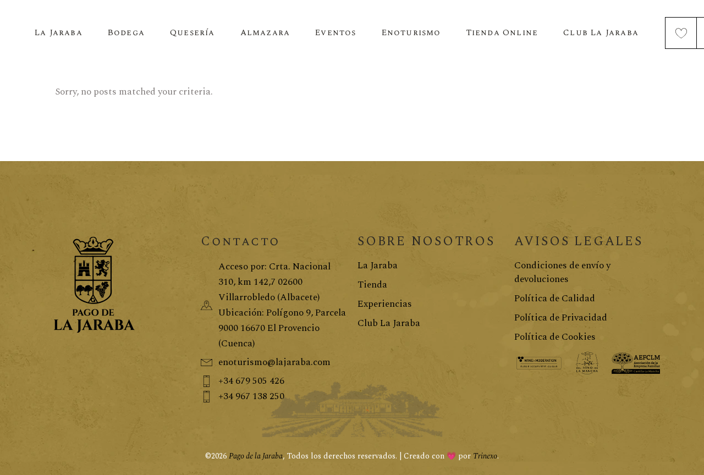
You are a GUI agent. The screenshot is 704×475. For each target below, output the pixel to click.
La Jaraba (378, 265)
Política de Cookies (555, 337)
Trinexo (485, 456)
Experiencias (385, 304)
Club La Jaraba (389, 323)
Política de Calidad (554, 298)
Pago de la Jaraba (256, 456)
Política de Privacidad (560, 318)
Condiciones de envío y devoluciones (562, 272)
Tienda (372, 285)
